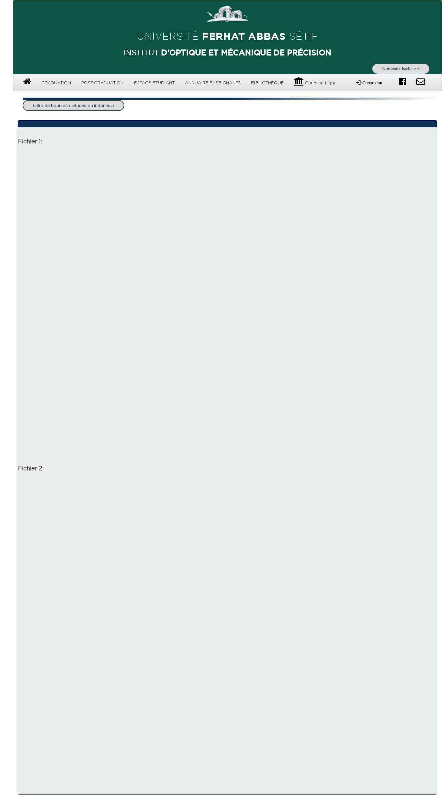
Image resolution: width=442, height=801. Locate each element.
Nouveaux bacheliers (401, 69)
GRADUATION (56, 83)
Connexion (371, 83)
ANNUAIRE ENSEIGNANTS (213, 83)
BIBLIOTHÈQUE (267, 83)
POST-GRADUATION (102, 83)
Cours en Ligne (320, 83)
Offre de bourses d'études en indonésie (73, 105)
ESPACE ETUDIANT (154, 83)
